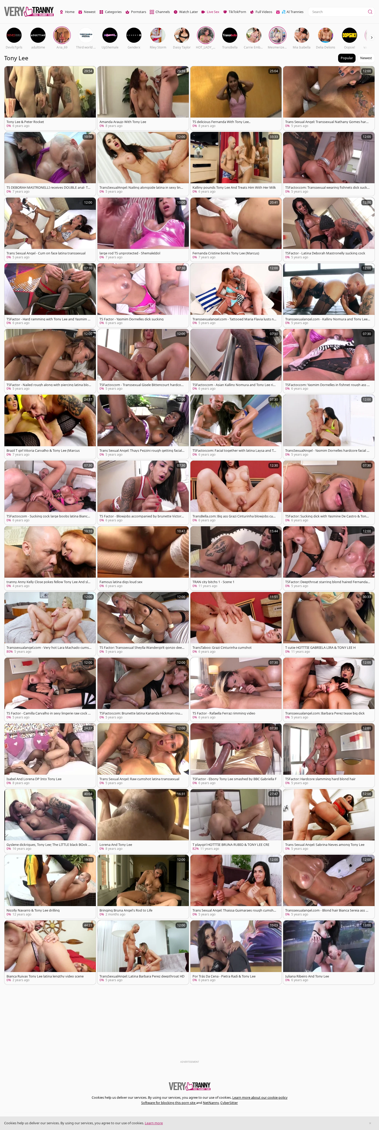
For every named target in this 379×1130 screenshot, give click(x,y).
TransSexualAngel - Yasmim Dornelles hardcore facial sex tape (327, 450)
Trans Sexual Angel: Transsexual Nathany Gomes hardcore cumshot (327, 122)
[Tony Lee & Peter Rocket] (50, 98)
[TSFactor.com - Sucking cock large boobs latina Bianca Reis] (50, 493)
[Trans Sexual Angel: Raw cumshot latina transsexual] (143, 755)
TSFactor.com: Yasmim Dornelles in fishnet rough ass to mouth (326, 385)
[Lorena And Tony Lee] (143, 821)
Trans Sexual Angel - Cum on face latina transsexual (46, 253)
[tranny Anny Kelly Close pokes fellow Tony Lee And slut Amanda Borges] (50, 558)
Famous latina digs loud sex (121, 582)
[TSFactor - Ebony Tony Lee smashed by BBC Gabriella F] (236, 755)
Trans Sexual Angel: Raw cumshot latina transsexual (139, 779)
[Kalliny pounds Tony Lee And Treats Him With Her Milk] (236, 164)
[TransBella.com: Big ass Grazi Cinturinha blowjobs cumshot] (236, 493)
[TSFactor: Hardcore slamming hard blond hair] (329, 755)
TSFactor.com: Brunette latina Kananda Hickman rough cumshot (142, 713)
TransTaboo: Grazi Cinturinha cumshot (222, 647)
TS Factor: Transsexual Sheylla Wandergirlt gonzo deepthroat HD (142, 647)
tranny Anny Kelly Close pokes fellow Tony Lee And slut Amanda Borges (49, 582)
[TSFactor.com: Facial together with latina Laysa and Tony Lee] (236, 427)
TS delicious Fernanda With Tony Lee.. (221, 122)
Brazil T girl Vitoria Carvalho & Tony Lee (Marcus (43, 450)
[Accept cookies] (370, 1123)
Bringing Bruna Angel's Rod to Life (126, 910)
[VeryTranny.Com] (29, 12)
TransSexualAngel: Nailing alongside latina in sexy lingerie (142, 187)
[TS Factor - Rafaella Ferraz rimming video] (236, 690)
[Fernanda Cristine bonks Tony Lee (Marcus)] (236, 230)
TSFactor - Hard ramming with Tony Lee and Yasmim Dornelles (48, 319)
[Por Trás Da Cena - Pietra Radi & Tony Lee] (236, 952)
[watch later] (11, 72)
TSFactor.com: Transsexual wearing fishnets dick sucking (327, 187)
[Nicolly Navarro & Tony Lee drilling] (50, 887)
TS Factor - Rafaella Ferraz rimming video (223, 713)
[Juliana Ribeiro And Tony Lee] (329, 952)
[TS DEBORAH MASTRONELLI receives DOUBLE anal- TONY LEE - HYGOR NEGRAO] (50, 164)
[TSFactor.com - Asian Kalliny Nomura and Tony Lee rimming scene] (236, 361)
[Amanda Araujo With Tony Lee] (143, 98)
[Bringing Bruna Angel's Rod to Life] (143, 887)
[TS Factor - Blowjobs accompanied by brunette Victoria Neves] (143, 493)
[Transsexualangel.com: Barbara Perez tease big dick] (329, 690)
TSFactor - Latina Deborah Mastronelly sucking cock (325, 253)
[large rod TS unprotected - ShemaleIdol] (143, 230)
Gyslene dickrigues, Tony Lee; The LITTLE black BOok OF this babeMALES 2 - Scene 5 (49, 844)
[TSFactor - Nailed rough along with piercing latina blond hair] (50, 361)
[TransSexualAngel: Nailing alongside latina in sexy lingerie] (143, 164)
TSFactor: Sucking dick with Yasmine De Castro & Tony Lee (326, 516)
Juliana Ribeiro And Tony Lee (307, 976)
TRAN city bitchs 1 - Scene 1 (213, 582)
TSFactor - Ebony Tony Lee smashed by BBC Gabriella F (234, 779)
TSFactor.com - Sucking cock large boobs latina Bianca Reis (48, 516)
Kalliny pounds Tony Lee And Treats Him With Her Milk (234, 187)
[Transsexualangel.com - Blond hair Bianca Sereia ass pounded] (329, 887)
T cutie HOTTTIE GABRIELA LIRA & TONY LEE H (320, 647)
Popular (347, 58)
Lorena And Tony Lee (116, 844)
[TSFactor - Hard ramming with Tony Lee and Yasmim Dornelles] (50, 295)
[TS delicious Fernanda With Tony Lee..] (236, 98)
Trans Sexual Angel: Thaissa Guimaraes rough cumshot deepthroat (234, 910)
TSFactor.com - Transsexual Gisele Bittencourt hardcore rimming (142, 385)
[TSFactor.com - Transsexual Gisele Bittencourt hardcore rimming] (143, 361)
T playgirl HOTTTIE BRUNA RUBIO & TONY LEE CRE (230, 844)
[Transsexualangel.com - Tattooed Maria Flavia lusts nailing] (236, 295)
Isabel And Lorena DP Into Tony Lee (34, 779)
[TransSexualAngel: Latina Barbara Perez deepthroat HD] (143, 952)
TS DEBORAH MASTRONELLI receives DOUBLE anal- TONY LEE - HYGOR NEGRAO (48, 187)
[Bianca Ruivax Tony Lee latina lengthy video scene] (50, 952)
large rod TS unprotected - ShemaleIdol (130, 253)
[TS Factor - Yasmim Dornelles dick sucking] (143, 295)
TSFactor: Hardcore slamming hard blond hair (320, 779)
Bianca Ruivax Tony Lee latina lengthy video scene (45, 976)
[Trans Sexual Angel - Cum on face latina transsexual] (50, 230)
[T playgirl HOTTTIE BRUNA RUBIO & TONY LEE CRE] (236, 821)
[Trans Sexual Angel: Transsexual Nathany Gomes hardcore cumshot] (329, 98)
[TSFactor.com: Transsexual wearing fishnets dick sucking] (329, 164)
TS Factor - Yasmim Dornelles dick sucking (132, 319)
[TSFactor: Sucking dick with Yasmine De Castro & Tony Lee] (329, 493)
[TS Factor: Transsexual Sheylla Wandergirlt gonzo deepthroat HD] (143, 624)
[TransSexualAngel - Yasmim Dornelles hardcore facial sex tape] (329, 427)
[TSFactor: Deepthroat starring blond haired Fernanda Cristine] (329, 558)
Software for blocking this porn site (168, 1102)
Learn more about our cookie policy (260, 1097)
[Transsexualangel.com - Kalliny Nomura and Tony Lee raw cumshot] (329, 295)
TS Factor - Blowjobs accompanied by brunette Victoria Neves (142, 516)
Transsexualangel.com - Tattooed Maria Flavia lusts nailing (234, 319)
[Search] (370, 11)
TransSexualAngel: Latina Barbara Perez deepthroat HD (142, 976)
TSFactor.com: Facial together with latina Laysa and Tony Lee (234, 450)
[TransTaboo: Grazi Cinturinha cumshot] (236, 624)
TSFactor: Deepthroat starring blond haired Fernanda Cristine (326, 582)
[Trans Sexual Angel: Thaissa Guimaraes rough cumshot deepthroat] (236, 887)
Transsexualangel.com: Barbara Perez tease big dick (325, 713)
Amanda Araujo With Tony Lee (123, 122)
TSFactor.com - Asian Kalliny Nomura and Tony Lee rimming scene (234, 385)
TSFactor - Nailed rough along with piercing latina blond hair (49, 385)
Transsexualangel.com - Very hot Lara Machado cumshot (49, 647)
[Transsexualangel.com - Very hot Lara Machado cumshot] (50, 624)
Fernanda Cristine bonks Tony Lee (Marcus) (225, 253)
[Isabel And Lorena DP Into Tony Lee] (50, 755)
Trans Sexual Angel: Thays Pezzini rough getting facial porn (141, 450)
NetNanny (211, 1102)
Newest (366, 58)
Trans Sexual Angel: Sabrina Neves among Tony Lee (324, 844)
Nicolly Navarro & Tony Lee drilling (33, 910)
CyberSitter (229, 1102)
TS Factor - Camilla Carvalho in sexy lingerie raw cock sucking (48, 713)
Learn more (154, 1123)
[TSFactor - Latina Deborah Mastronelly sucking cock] (329, 230)
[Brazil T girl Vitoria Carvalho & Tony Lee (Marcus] (50, 427)
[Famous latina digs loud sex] (143, 558)
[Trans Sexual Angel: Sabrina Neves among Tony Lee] (329, 821)
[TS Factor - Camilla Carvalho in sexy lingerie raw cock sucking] (50, 690)
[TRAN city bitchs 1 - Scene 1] (236, 558)
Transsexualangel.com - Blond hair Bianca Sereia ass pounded (327, 910)
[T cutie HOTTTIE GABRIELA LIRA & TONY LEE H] (329, 624)
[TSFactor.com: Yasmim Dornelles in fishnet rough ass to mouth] (329, 361)
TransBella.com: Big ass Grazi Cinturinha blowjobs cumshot (234, 516)
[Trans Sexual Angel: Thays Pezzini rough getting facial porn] (143, 427)
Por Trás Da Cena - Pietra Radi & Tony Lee (224, 976)
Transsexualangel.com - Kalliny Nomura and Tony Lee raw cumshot (327, 319)
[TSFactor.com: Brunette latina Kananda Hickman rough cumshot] (143, 690)
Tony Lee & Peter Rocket (25, 122)
